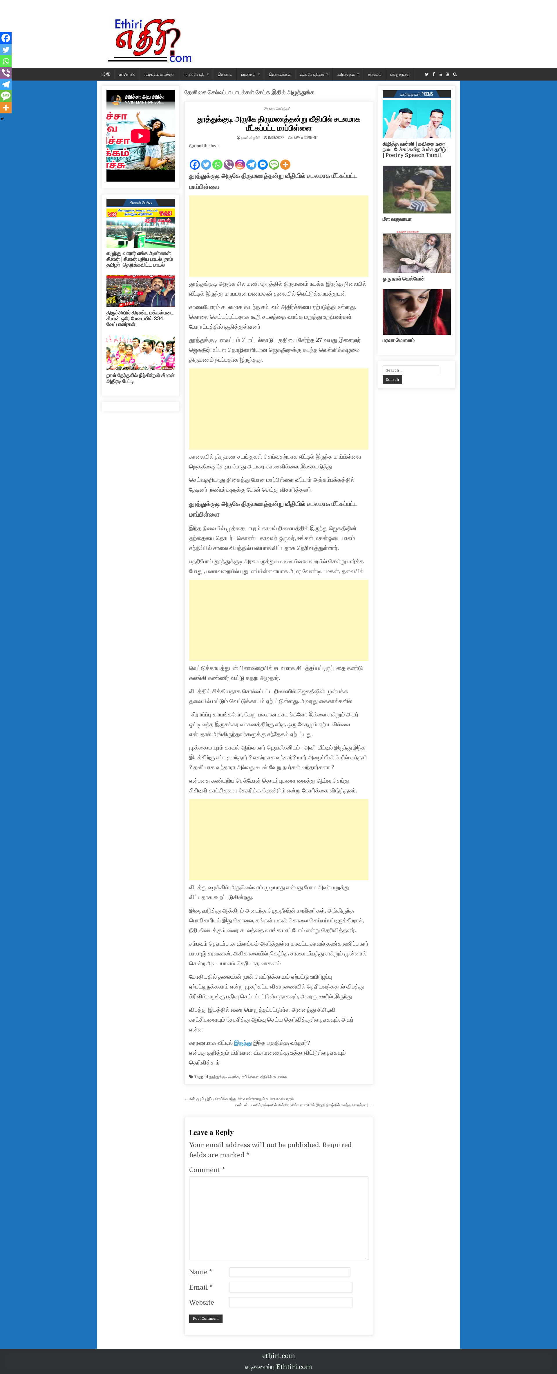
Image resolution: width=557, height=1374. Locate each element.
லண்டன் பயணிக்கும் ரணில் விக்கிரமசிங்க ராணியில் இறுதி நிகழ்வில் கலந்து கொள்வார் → (304, 1105)
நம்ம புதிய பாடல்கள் (159, 74)
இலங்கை (225, 74)
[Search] (455, 74)
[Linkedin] (440, 74)
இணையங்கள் (280, 74)
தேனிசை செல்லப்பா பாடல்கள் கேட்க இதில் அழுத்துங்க (249, 92)
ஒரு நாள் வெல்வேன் (404, 279)
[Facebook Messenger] (263, 160)
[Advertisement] (278, 236)
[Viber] (229, 160)
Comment (207, 1170)
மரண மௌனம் (399, 340)
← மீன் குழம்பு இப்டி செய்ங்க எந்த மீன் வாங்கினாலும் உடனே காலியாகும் (239, 1099)
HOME (106, 74)
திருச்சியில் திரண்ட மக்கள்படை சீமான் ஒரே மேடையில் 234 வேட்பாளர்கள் (140, 318)
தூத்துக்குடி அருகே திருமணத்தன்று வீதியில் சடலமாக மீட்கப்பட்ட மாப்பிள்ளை (279, 123)
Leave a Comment (305, 137)
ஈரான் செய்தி (194, 74)
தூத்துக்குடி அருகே (224, 1077)
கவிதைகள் (346, 74)
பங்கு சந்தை (399, 74)
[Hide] (2, 119)
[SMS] (274, 160)
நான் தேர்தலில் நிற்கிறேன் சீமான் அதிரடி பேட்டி (140, 378)
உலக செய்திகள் (312, 74)
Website (201, 1302)
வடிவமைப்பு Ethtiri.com (278, 1367)
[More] (285, 160)
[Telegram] (251, 160)
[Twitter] (427, 74)
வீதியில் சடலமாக (273, 1077)
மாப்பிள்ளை (249, 1077)
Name (200, 1272)
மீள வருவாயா (397, 219)
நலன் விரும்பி (250, 137)
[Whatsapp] (217, 160)
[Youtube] (447, 74)
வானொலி (127, 74)
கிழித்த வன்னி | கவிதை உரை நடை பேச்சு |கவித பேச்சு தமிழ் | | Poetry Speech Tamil (416, 149)
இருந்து (243, 1043)
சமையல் (374, 74)
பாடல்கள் (248, 74)
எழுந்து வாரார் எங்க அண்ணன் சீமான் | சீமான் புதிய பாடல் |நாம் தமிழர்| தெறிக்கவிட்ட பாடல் (139, 259)
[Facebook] (434, 74)
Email (201, 1287)
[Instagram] (240, 160)
